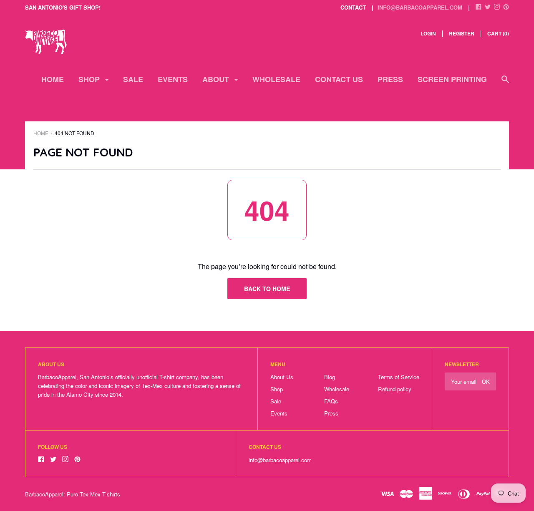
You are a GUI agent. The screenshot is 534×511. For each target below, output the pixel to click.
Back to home (267, 288)
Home (52, 79)
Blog (329, 377)
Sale (133, 79)
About (216, 79)
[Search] (505, 83)
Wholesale (276, 79)
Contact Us (339, 79)
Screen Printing (452, 79)
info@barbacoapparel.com (420, 7)
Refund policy (394, 389)
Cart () (498, 33)
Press (390, 79)
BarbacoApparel (44, 494)
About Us (281, 377)
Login (428, 33)
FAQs (331, 401)
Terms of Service (398, 377)
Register (461, 33)
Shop (90, 79)
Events (173, 79)
